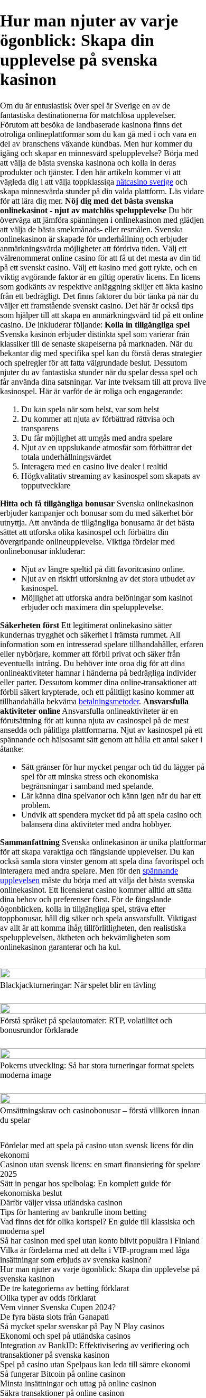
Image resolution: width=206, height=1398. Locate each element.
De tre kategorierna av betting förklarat (64, 1288)
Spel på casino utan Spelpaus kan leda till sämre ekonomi (95, 1364)
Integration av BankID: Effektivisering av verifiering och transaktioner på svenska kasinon (94, 1350)
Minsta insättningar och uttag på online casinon (78, 1383)
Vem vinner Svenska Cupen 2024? (58, 1307)
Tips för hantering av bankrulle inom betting (73, 1212)
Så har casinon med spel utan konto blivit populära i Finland (100, 1240)
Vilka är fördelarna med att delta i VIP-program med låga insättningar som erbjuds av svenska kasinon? (95, 1255)
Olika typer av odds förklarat (48, 1297)
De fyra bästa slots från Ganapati (54, 1316)
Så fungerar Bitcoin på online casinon (62, 1373)
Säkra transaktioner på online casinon (62, 1392)
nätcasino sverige (144, 181)
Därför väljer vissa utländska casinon (61, 1202)
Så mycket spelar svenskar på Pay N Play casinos (82, 1326)
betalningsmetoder (109, 701)
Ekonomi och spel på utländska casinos (65, 1335)
